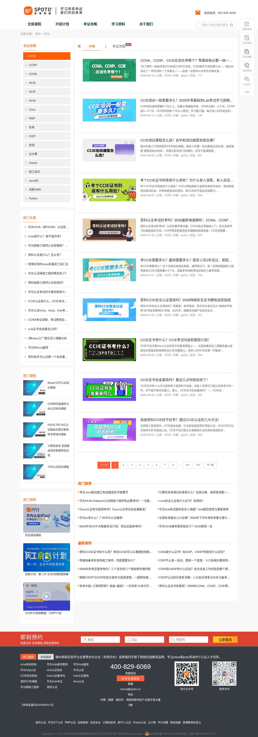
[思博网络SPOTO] (53, 8)
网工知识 (34, 172)
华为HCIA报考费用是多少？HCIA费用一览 (185, 526)
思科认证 (52, 687)
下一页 (210, 465)
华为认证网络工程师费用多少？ (48, 273)
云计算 (33, 154)
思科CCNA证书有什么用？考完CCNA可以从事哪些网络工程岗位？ (122, 552)
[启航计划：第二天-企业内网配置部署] (46, 557)
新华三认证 (124, 722)
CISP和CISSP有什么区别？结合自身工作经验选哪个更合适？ (197, 569)
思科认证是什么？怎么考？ (45, 255)
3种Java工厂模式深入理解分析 (47, 338)
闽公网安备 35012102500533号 (168, 733)
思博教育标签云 (192, 722)
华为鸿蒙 (163, 722)
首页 (38, 34)
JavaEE (34, 180)
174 (187, 465)
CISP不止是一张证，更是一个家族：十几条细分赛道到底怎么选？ (200, 560)
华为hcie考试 (54, 681)
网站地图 (175, 722)
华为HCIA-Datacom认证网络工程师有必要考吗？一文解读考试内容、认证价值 (129, 501)
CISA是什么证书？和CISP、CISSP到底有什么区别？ (192, 552)
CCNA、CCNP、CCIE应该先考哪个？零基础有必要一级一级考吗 (189, 60)
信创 (32, 145)
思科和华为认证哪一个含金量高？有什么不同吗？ (49, 357)
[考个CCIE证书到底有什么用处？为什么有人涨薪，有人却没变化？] (109, 189)
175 (198, 465)
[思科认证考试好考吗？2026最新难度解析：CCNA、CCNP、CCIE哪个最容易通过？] (109, 229)
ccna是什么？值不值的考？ (45, 236)
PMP (32, 118)
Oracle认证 (139, 722)
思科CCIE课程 (28, 681)
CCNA (33, 74)
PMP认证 (70, 722)
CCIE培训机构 (28, 675)
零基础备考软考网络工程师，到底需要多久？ (108, 560)
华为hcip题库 (81, 664)
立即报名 (225, 639)
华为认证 (78, 670)
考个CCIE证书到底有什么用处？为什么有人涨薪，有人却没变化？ (190, 179)
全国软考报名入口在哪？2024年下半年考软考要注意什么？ (196, 518)
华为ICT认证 (55, 722)
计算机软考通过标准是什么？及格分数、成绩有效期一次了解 (197, 492)
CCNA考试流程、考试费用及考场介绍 (49, 319)
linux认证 (78, 681)
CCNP (33, 65)
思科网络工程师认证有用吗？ (46, 282)
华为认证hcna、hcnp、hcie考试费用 (49, 310)
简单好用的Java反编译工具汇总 (48, 264)
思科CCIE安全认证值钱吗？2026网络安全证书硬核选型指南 (185, 299)
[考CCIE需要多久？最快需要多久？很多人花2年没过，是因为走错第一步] (109, 269)
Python (33, 198)
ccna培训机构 (28, 664)
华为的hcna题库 (38, 347)
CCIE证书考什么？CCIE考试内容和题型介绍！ (175, 339)
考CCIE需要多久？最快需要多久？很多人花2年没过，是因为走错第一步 (194, 259)
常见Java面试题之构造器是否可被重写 (104, 492)
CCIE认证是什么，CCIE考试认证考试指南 (49, 301)
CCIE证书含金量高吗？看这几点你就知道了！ (175, 379)
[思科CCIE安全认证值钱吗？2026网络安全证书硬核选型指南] (109, 309)
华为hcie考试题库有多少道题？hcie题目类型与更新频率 (194, 509)
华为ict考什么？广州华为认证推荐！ (102, 518)
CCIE (47, 34)
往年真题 (247, 56)
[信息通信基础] (46, 518)
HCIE (32, 83)
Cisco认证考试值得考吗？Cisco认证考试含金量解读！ (114, 509)
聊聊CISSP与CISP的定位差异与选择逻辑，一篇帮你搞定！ (117, 577)
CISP (32, 136)
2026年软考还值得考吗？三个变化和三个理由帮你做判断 (115, 569)
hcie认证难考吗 (56, 675)
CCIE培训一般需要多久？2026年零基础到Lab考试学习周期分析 (188, 100)
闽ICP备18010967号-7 (203, 733)
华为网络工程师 (29, 687)
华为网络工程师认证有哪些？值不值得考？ (49, 245)
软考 (32, 127)
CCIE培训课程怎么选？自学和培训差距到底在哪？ (178, 140)
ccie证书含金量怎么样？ (43, 329)
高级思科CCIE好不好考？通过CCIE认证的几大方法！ (180, 419)
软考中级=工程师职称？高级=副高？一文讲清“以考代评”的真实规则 (122, 586)
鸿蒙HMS (35, 189)
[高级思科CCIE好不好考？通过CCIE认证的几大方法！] (109, 429)
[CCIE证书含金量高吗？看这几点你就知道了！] (109, 389)
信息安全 (95, 722)
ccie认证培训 (54, 670)
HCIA (32, 100)
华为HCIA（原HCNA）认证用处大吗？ (49, 227)
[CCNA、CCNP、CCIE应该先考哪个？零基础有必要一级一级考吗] (109, 70)
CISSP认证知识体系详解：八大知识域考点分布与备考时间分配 (198, 577)
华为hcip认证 (28, 670)
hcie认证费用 (81, 675)
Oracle (33, 163)
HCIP (32, 91)
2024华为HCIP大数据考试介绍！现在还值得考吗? (111, 526)
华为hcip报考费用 (57, 664)
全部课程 (34, 24)
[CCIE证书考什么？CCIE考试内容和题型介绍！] (109, 349)
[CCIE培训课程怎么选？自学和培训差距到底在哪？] (109, 150)
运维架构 (83, 722)
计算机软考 (109, 722)
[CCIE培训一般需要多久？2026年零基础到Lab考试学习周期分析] (109, 110)
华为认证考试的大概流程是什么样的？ (49, 292)
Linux (32, 109)
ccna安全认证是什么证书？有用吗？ (182, 501)
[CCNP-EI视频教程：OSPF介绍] (46, 596)
